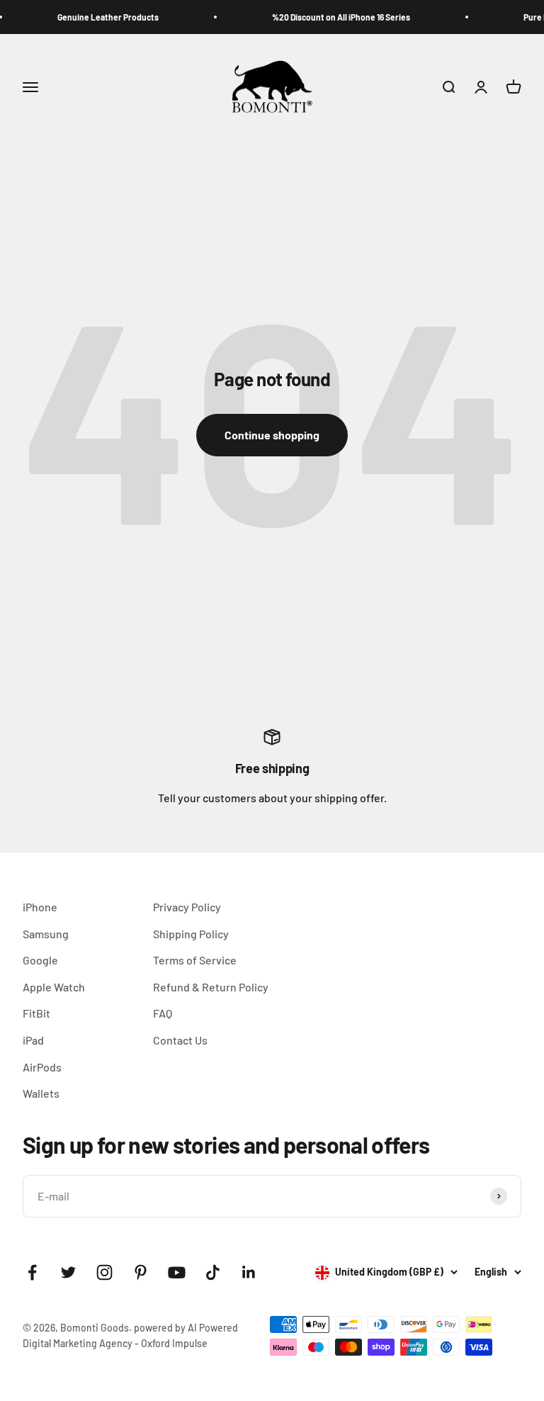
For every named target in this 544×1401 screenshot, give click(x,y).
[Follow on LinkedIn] (249, 1272)
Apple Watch (54, 987)
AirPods (42, 1067)
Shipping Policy (191, 933)
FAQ (162, 1013)
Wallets (41, 1093)
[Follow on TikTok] (212, 1272)
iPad (33, 1040)
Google (40, 960)
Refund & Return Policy (210, 987)
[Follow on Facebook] (32, 1272)
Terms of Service (195, 960)
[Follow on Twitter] (68, 1272)
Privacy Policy (187, 906)
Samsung (46, 933)
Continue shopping (272, 434)
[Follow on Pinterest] (140, 1272)
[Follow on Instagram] (104, 1272)
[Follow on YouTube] (176, 1272)
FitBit (36, 1013)
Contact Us (180, 1040)
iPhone (40, 906)
